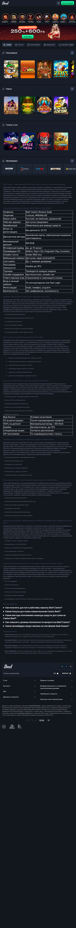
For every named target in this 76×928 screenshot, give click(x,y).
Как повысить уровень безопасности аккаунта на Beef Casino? (37, 622)
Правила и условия (47, 680)
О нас (5, 680)
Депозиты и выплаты (11, 697)
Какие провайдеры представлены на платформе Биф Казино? (37, 626)
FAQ (4, 691)
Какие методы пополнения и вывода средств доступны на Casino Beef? (34, 617)
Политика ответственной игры (51, 699)
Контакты (6, 686)
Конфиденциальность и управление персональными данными (53, 687)
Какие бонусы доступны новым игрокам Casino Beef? (33, 611)
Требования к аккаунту (48, 694)
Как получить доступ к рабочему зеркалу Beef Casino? (33, 607)
